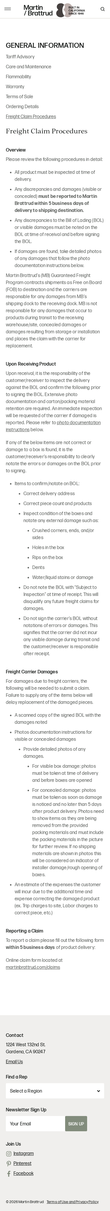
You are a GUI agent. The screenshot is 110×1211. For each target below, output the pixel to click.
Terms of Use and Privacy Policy (73, 1202)
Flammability (18, 77)
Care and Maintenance (28, 67)
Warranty (15, 87)
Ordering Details (22, 107)
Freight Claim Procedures (31, 117)
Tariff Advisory (20, 57)
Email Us (14, 1062)
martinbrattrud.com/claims (33, 967)
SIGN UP (76, 1124)
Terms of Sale (19, 97)
